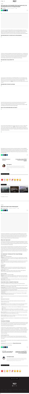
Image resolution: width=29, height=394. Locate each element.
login (3, 196)
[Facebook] (16, 386)
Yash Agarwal (4, 8)
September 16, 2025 (9, 8)
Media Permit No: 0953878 (14, 378)
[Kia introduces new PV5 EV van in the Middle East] (23, 189)
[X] (15, 386)
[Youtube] (12, 386)
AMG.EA (12, 81)
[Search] (4, 1)
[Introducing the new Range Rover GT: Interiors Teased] (14, 189)
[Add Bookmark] (27, 10)
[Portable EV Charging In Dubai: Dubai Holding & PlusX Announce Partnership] (5, 189)
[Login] (2, 1)
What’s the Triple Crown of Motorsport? (9, 206)
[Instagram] (13, 386)
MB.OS (14, 126)
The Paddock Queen (5, 208)
